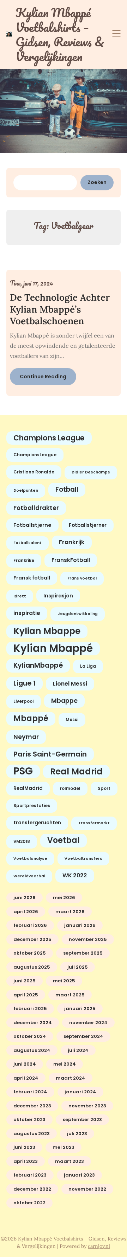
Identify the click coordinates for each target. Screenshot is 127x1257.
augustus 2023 (31, 1133)
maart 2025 (70, 994)
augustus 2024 (31, 1050)
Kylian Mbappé (53, 648)
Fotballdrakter (36, 508)
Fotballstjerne (32, 525)
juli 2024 (78, 1050)
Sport (104, 788)
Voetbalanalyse (30, 858)
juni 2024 (24, 1064)
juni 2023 (24, 1147)
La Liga (88, 666)
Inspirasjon (58, 595)
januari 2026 (80, 925)
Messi (72, 719)
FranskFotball (71, 560)
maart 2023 (69, 1161)
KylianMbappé (38, 665)
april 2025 (25, 994)
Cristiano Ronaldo (33, 472)
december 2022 (32, 1189)
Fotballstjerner (88, 525)
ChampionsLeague (34, 455)
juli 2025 (77, 967)
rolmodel (70, 788)
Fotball (66, 489)
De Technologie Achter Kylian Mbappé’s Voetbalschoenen (60, 309)
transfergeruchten (37, 822)
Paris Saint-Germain (50, 754)
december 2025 (32, 939)
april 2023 (25, 1161)
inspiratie (26, 613)
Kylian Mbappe (46, 631)
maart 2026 (70, 911)
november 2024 (88, 1022)
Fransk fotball (31, 577)
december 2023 (32, 1105)
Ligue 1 (24, 683)
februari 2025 (30, 1008)
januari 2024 (80, 1091)
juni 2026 (24, 897)
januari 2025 (80, 1008)
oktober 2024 (29, 1036)
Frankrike (23, 560)
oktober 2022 (29, 1202)
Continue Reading (43, 376)
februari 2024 (30, 1091)
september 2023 (82, 1119)
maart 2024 (70, 1078)
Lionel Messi (70, 684)
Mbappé (30, 718)
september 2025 (83, 953)
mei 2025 (64, 980)
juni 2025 (24, 980)
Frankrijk (72, 542)
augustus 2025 (31, 967)
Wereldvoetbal (29, 876)
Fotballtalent (27, 542)
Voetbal (63, 840)
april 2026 (25, 911)
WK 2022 (74, 875)
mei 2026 (64, 897)
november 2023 (87, 1105)
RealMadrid (28, 788)
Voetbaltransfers (83, 858)
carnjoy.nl (99, 1246)
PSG (23, 771)
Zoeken (97, 182)
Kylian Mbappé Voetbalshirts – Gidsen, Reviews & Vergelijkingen (60, 34)
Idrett (19, 596)
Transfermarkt (94, 823)
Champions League (49, 438)
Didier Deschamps (91, 472)
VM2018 (21, 841)
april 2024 (25, 1078)
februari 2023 (30, 1175)
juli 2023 (77, 1133)
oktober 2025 (29, 953)
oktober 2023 (29, 1119)
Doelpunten (25, 490)
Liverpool (23, 701)
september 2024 (83, 1036)
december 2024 (32, 1022)
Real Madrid (76, 771)
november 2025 (88, 939)
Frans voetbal (82, 578)
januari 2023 (79, 1175)
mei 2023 (63, 1147)
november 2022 (87, 1189)
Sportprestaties (31, 805)
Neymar (26, 737)
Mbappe (64, 700)
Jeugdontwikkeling (78, 613)
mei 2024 (64, 1064)
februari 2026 (30, 925)
